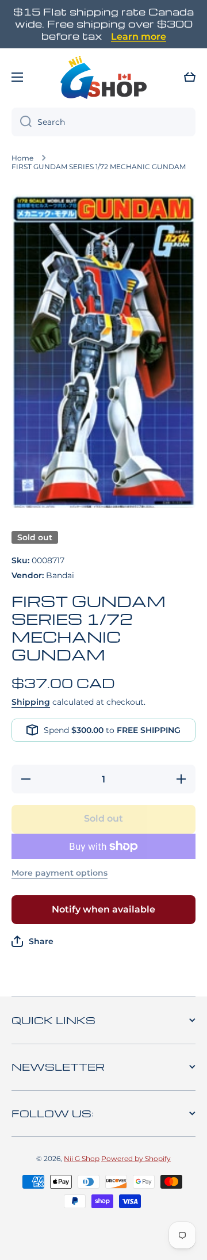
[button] (189, 77)
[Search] (22, 122)
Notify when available (103, 909)
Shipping (31, 702)
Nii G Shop (81, 1158)
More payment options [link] (60, 873)
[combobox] (103, 122)
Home (22, 158)
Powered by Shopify (136, 1158)
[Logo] (103, 77)
